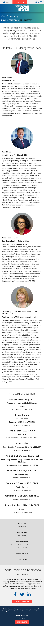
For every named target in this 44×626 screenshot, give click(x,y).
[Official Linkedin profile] (28, 594)
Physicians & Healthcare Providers (22, 545)
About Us (22, 523)
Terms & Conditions (14, 611)
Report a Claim (22, 553)
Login (7, 2)
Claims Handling (22, 536)
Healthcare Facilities (22, 548)
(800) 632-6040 (22, 615)
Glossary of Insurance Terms (31, 611)
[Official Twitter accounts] (22, 594)
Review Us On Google (22, 601)
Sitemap (4, 611)
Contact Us (22, 560)
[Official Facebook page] (15, 594)
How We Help (22, 532)
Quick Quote (20, 2)
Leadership (22, 527)
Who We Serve (22, 541)
